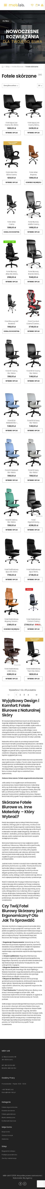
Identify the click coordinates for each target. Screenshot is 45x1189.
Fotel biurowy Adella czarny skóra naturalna (33, 223)
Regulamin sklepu (8, 1151)
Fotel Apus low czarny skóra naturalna (33, 124)
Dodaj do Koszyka (11, 232)
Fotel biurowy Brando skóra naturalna (33, 272)
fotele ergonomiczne (27, 778)
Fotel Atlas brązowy (33, 173)
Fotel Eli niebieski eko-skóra (11, 471)
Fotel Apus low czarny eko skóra (11, 124)
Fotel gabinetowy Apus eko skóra (11, 570)
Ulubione (5, 1139)
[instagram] (24, 1183)
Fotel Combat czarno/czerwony (33, 322)
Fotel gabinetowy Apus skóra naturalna (33, 570)
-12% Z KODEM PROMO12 (12, 143)
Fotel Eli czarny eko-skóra (11, 372)
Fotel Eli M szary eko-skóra (33, 421)
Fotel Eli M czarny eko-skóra (33, 372)
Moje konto (6, 1132)
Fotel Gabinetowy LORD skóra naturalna (11, 670)
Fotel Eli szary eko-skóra (33, 471)
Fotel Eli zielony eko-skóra (11, 521)
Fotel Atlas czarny (12, 223)
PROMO (29, 589)
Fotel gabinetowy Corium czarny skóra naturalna (33, 620)
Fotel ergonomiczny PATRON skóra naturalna (33, 521)
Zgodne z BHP (9, 242)
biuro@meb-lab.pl (8, 1092)
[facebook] (20, 1183)
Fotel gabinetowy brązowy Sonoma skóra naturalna (11, 620)
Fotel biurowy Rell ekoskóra (11, 322)
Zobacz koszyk (7, 1135)
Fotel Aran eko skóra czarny (11, 173)
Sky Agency (27, 1178)
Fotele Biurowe (17, 66)
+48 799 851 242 (8, 1089)
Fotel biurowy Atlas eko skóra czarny (11, 272)
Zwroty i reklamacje (9, 1158)
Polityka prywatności (9, 1155)
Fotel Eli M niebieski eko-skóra (11, 421)
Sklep (8, 66)
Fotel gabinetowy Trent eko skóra (33, 670)
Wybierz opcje (12, 133)
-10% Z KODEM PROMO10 (34, 639)
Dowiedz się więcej (33, 182)
